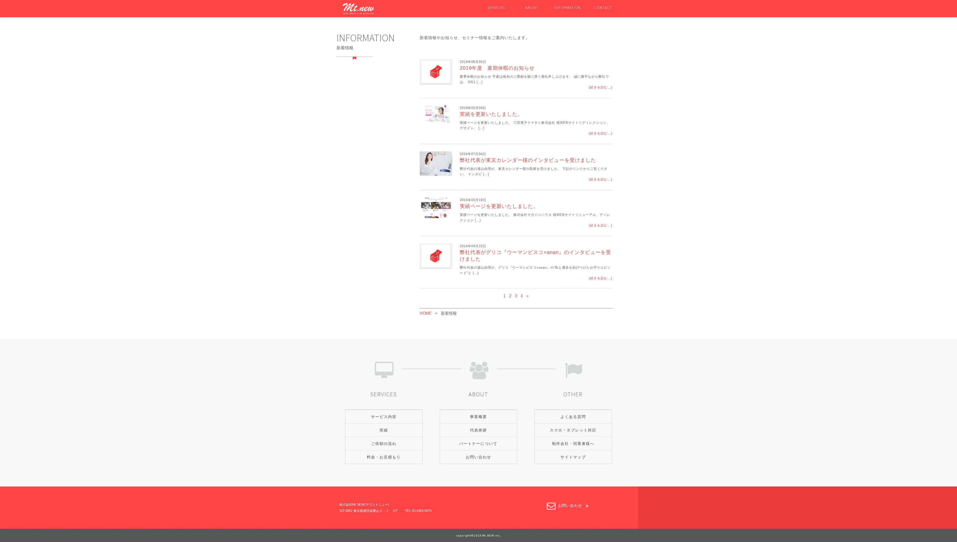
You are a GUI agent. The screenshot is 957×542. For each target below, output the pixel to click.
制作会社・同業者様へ (573, 443)
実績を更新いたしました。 (491, 114)
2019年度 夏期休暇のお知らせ (497, 68)
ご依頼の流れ (384, 443)
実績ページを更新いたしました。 (499, 206)
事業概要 (478, 417)
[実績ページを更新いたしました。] (436, 207)
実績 (384, 430)
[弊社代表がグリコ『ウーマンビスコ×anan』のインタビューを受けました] (436, 256)
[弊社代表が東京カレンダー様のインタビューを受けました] (436, 163)
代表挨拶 (478, 430)
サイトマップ (573, 457)
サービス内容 (384, 417)
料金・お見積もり (384, 457)
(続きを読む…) (600, 87)
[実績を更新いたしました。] (436, 113)
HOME (426, 313)
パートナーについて (478, 443)
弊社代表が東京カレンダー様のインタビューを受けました (528, 160)
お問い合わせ (478, 457)
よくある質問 (573, 417)
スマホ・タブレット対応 (573, 430)
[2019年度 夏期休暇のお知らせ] (436, 71)
